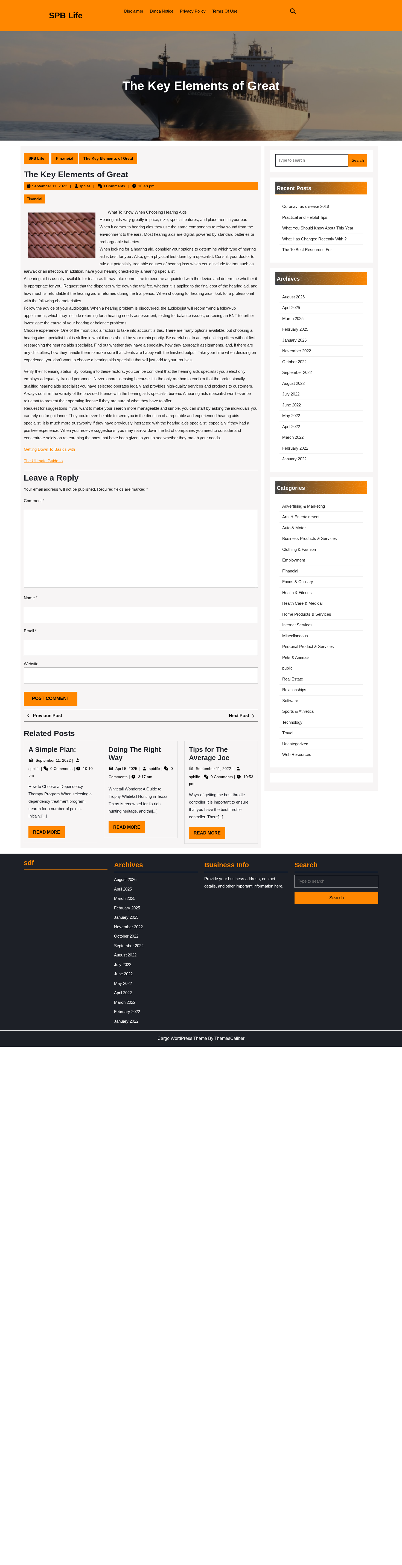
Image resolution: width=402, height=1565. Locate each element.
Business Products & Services (309, 538)
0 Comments (62, 768)
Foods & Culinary (297, 581)
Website (31, 663)
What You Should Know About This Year (317, 228)
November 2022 (296, 350)
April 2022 (291, 426)
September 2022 (297, 372)
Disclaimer (133, 11)
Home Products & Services (306, 614)
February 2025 (295, 329)
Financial (64, 158)
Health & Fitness (297, 592)
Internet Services (297, 624)
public (287, 668)
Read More (49, 834)
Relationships (294, 689)
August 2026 (293, 297)
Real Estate (292, 679)
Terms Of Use (224, 11)
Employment (293, 560)
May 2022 (291, 415)
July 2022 (290, 394)
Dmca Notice (161, 11)
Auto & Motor (294, 527)
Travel (287, 733)
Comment (34, 500)
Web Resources (296, 754)
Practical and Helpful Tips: (305, 217)
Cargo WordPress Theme (182, 1038)
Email (30, 631)
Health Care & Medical (302, 603)
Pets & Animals (296, 657)
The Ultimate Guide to (43, 460)
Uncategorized (295, 743)
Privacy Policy (193, 11)
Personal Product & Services (308, 646)
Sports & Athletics (298, 711)
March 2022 (293, 437)
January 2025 (294, 340)
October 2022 (294, 361)
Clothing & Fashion (299, 549)
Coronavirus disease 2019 (305, 206)
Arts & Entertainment (300, 516)
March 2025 (293, 318)
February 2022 (295, 448)
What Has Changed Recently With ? (314, 239)
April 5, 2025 (126, 768)
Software (290, 700)
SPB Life (66, 15)
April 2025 (291, 307)
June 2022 (291, 405)
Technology (292, 722)
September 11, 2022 (49, 186)
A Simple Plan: (52, 749)
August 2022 (293, 383)
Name (30, 597)
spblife (85, 186)
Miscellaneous (295, 635)
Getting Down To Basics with (49, 449)
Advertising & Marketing (303, 506)
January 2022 (294, 458)
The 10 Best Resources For (307, 249)
